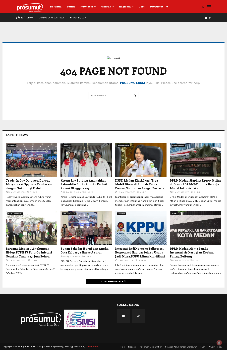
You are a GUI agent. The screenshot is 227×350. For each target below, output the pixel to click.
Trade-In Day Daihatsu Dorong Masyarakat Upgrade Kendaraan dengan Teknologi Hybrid (29, 184)
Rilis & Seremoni (15, 214)
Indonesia (86, 6)
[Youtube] (123, 316)
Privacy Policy (215, 347)
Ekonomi (121, 214)
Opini (141, 6)
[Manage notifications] (219, 342)
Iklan (202, 347)
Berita (70, 6)
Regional (125, 6)
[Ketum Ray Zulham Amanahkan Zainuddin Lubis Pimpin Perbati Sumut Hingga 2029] (86, 160)
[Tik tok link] (210, 17)
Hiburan (106, 6)
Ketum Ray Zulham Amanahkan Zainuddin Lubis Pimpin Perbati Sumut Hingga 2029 (83, 184)
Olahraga (67, 146)
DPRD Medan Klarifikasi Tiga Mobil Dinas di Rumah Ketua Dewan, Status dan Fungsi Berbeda (139, 184)
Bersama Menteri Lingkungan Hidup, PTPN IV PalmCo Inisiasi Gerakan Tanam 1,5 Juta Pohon (29, 252)
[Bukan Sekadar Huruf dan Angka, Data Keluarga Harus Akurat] (86, 228)
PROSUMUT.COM (132, 83)
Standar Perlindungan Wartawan (181, 347)
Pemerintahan (123, 146)
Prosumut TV (159, 6)
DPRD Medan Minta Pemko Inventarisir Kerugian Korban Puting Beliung (192, 252)
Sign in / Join (79, 18)
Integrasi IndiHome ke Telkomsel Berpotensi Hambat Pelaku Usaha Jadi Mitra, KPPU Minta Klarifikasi (140, 252)
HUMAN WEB (92, 347)
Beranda (55, 6)
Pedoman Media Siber (151, 347)
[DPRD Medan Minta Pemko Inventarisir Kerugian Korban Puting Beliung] (195, 228)
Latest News (17, 135)
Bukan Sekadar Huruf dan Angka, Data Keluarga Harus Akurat (84, 250)
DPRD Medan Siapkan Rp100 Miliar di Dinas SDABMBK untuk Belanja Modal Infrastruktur (195, 184)
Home (122, 347)
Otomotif (12, 146)
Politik (174, 214)
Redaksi (132, 347)
